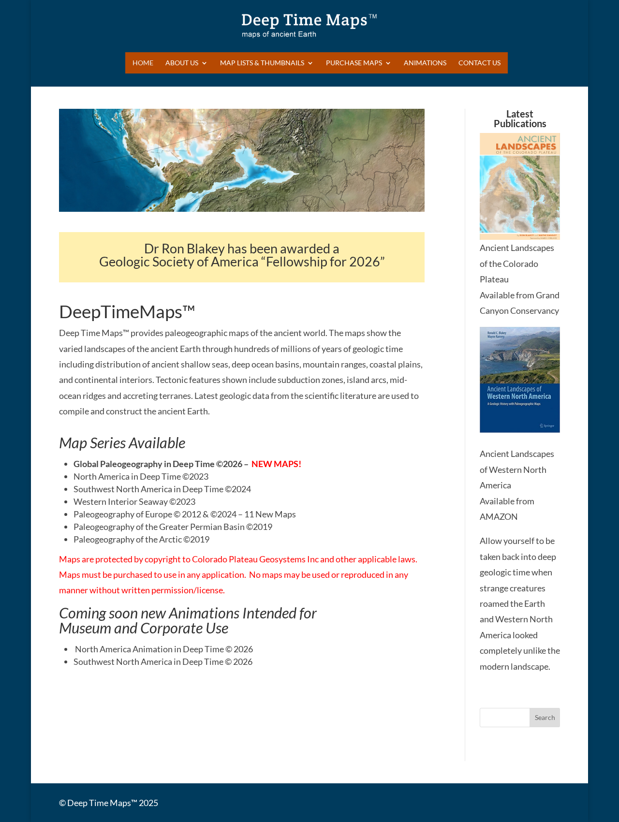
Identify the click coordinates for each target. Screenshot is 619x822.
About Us (181, 63)
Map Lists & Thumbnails (262, 63)
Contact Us (479, 63)
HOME (143, 63)
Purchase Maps (354, 63)
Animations (425, 63)
